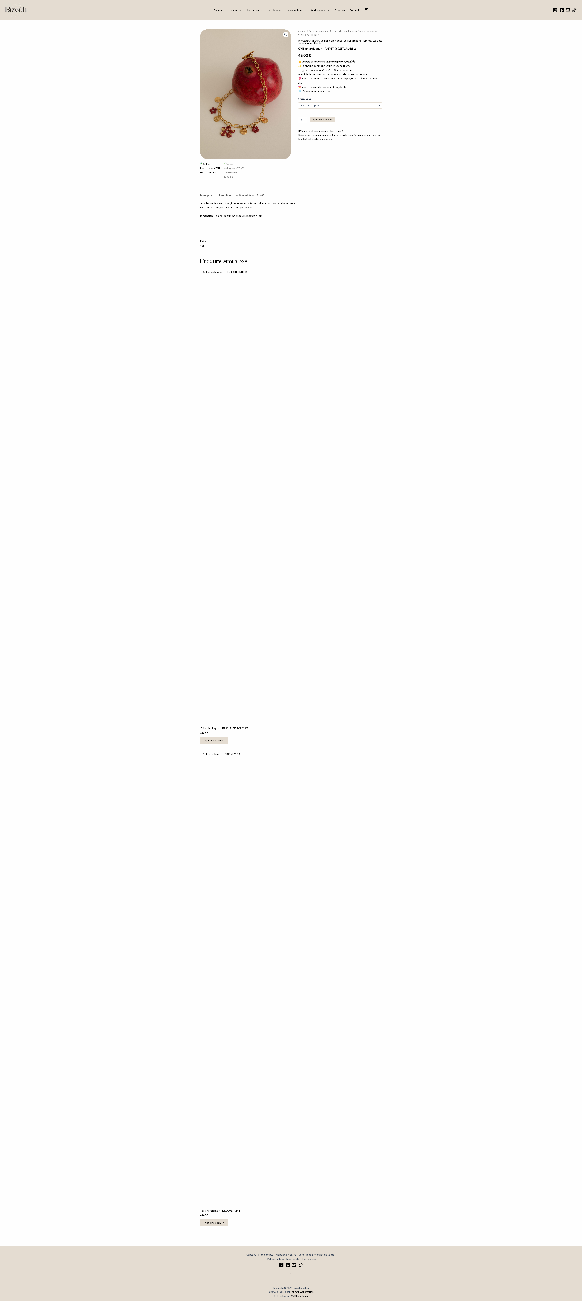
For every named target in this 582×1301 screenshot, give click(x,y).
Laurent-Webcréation (302, 1291)
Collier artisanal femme (343, 31)
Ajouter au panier (322, 119)
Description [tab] (207, 195)
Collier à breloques (331, 40)
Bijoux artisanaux (318, 31)
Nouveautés (235, 10)
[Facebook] (561, 10)
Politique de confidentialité (283, 1258)
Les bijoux (253, 10)
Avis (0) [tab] (261, 195)
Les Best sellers (306, 139)
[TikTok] (574, 10)
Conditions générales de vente (316, 1254)
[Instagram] (555, 10)
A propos (340, 10)
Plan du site (309, 1258)
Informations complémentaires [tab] (235, 195)
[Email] (568, 10)
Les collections (294, 10)
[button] (260, 10)
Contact (354, 10)
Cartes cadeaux (320, 10)
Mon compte (265, 1254)
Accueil (218, 10)
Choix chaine (304, 99)
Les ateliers (274, 10)
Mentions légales (286, 1254)
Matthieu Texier (299, 1295)
